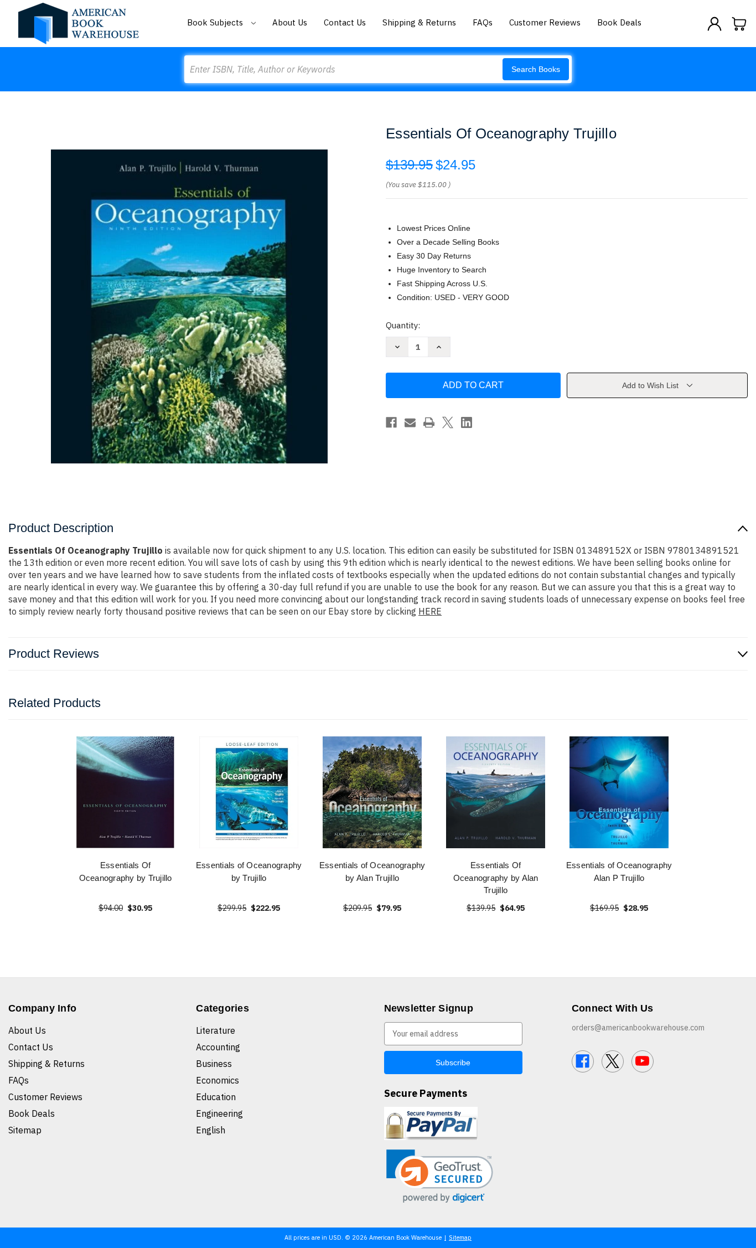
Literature (215, 1030)
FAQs (483, 22)
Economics (217, 1080)
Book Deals (619, 22)
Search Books (535, 69)
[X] (447, 422)
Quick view (125, 792)
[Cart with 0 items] (739, 24)
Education (216, 1096)
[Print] (428, 422)
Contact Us (345, 22)
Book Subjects (216, 22)
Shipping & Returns (419, 22)
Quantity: (403, 325)
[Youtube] (642, 1061)
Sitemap (25, 1130)
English (210, 1130)
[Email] (410, 422)
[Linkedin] (466, 422)
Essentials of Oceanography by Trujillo (249, 871)
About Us (289, 22)
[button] (439, 1176)
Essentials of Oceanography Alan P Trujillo (619, 871)
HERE (430, 611)
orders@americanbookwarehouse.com (638, 1028)
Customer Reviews (545, 22)
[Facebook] (391, 422)
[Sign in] (714, 24)
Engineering (219, 1113)
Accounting (218, 1047)
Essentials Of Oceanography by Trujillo (125, 871)
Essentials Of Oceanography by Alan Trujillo (495, 877)
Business (214, 1063)
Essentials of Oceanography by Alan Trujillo (372, 871)
